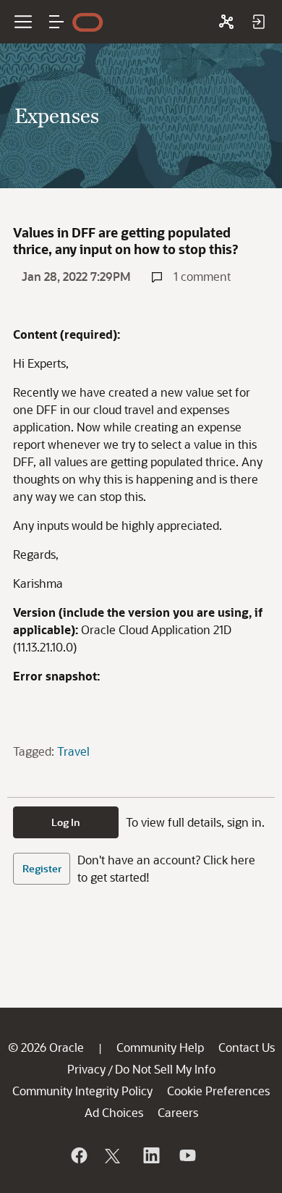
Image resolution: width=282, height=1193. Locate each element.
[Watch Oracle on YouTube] (186, 1155)
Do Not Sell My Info (165, 1068)
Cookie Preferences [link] (218, 1090)
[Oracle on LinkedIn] (150, 1155)
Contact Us (246, 1047)
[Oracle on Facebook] (78, 1155)
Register (41, 868)
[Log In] (258, 21)
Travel (73, 751)
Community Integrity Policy (82, 1090)
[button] (56, 22)
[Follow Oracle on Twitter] (114, 1155)
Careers (178, 1112)
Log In (65, 822)
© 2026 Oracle (46, 1047)
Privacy (86, 1068)
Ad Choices (114, 1112)
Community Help (160, 1047)
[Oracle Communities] (226, 21)
